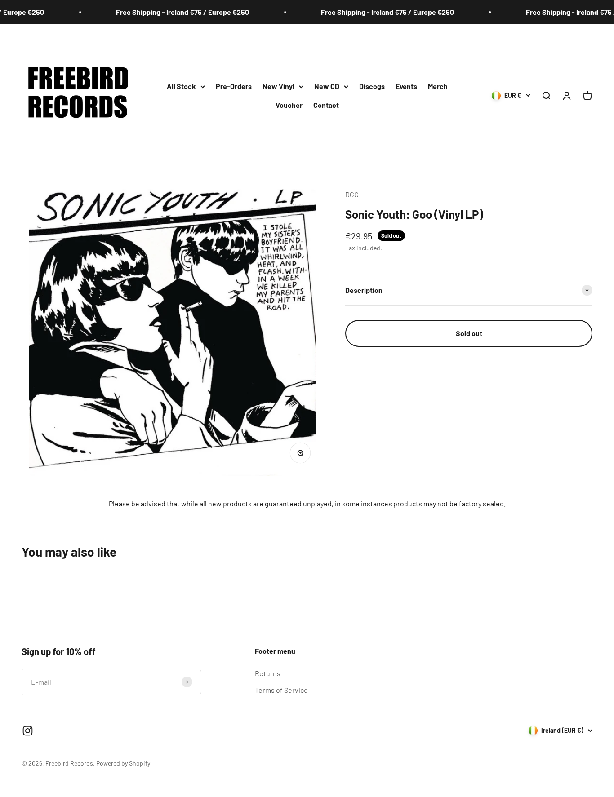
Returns (267, 673)
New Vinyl (278, 86)
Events (406, 86)
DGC (352, 194)
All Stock (181, 86)
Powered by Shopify (123, 763)
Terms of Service (281, 690)
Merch (438, 86)
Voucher (289, 105)
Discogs (372, 86)
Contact (326, 105)
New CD (326, 86)
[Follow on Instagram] (28, 731)
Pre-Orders (234, 86)
